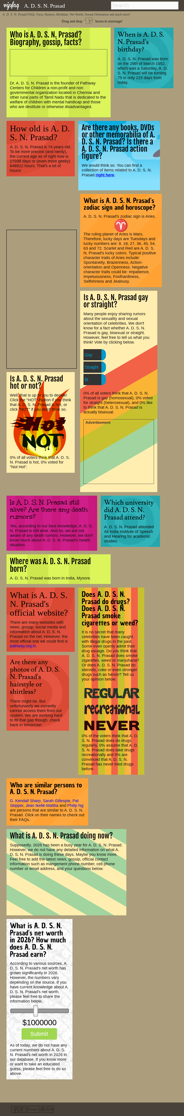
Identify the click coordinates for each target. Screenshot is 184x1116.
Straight (91, 367)
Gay (88, 354)
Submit (39, 1034)
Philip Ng (75, 805)
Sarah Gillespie (56, 801)
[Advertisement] (41, 298)
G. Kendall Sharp (25, 801)
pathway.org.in (23, 646)
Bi (86, 379)
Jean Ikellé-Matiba (42, 805)
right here (105, 175)
